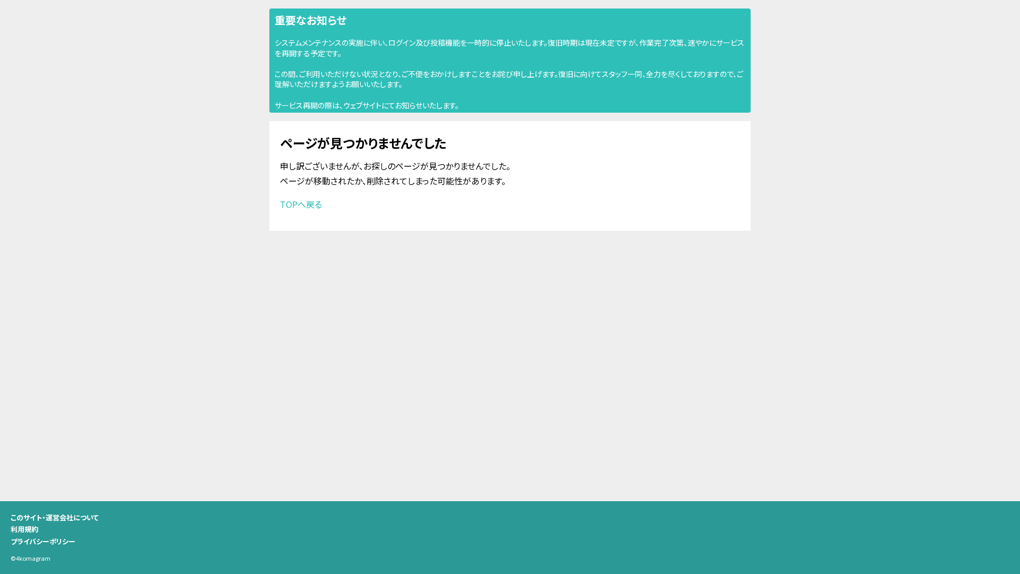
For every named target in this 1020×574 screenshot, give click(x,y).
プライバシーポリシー (43, 541)
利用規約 (24, 529)
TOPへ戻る (301, 204)
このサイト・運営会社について (55, 517)
